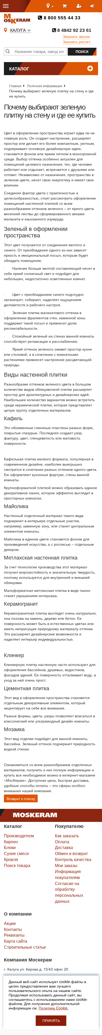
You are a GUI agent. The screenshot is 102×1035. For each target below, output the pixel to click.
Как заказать (67, 836)
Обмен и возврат (71, 853)
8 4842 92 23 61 (73, 30)
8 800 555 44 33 (61, 17)
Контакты (13, 929)
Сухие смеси (16, 853)
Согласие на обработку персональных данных (69, 892)
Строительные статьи (25, 947)
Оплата (62, 842)
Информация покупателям (68, 874)
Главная (15, 85)
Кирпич (11, 842)
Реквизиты (14, 935)
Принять (51, 1021)
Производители (19, 836)
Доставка (64, 847)
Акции (10, 923)
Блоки (10, 847)
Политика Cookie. (54, 1007)
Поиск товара (17, 865)
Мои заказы (66, 865)
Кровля (11, 859)
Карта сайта (15, 941)
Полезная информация (44, 85)
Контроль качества (73, 859)
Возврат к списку (21, 798)
